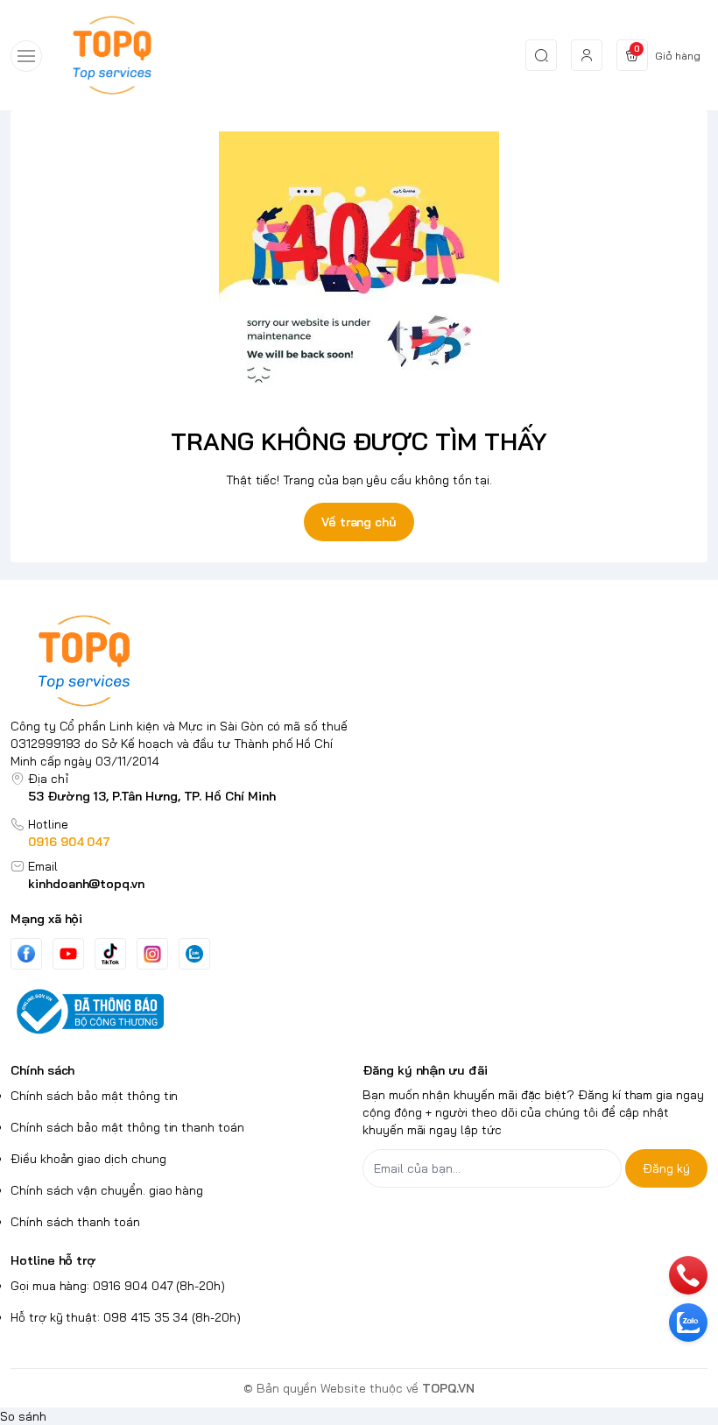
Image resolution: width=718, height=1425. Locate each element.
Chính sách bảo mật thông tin (94, 1096)
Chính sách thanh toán (75, 1222)
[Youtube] (68, 954)
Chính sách (42, 1070)
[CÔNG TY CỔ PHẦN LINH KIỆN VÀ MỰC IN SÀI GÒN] (112, 55)
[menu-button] (26, 56)
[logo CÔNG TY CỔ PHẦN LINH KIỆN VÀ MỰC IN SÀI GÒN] (183, 661)
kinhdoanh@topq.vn (86, 884)
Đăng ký (666, 1168)
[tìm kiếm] (541, 55)
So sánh (23, 1416)
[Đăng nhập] (586, 55)
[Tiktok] (110, 953)
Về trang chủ (359, 522)
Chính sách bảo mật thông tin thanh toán (127, 1127)
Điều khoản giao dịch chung (88, 1159)
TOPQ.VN (448, 1388)
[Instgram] (152, 954)
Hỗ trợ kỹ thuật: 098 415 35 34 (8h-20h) (126, 1317)
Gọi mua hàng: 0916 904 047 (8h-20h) (118, 1286)
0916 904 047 (69, 842)
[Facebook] (26, 953)
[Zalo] (194, 954)
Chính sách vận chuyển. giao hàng (107, 1190)
